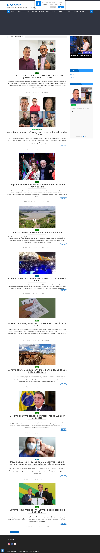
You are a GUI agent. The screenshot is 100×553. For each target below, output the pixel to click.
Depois (53, 7)
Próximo (16, 532)
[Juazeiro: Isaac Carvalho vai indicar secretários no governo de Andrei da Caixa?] (37, 55)
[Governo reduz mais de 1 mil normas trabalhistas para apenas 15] (37, 494)
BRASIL (53, 11)
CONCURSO (60, 11)
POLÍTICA (41, 11)
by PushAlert (39, 8)
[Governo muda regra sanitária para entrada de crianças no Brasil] (37, 308)
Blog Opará (14, 5)
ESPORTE (76, 11)
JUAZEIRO (27, 11)
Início (12, 11)
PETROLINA (34, 11)
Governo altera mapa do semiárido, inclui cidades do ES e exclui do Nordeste (37, 371)
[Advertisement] (50, 24)
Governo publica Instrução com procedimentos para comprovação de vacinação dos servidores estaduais (37, 463)
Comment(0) (46, 92)
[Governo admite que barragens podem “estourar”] (37, 217)
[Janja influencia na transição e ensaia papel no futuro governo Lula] (37, 166)
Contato (19, 11)
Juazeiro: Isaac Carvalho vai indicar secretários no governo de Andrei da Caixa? (37, 76)
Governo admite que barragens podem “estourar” (37, 233)
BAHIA (47, 11)
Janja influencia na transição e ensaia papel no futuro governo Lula (37, 186)
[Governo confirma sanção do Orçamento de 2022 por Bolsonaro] (37, 401)
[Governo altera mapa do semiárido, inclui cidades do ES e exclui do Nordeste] (37, 354)
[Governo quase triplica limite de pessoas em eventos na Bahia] (37, 263)
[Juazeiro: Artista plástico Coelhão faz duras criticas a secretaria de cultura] (81, 95)
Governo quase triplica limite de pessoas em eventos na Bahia (37, 280)
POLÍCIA (82, 11)
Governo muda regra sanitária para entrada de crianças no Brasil (37, 324)
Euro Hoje (72, 77)
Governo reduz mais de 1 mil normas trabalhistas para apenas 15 (37, 511)
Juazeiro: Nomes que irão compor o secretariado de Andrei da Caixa (37, 133)
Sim (61, 7)
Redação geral (36, 92)
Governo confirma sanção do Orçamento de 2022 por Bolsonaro (37, 417)
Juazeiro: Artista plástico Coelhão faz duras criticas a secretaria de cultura (80, 110)
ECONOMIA (68, 11)
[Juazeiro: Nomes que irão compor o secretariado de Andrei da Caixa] (37, 111)
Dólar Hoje (72, 74)
